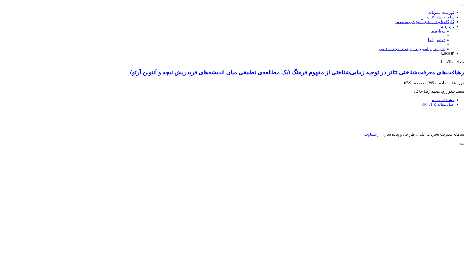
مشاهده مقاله (443, 100)
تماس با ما (436, 40)
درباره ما (447, 26)
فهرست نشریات (441, 12)
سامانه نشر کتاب (440, 17)
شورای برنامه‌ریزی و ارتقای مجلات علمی (412, 49)
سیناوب (370, 134)
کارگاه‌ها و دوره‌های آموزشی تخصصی (424, 22)
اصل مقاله (438, 104)
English (447, 53)
